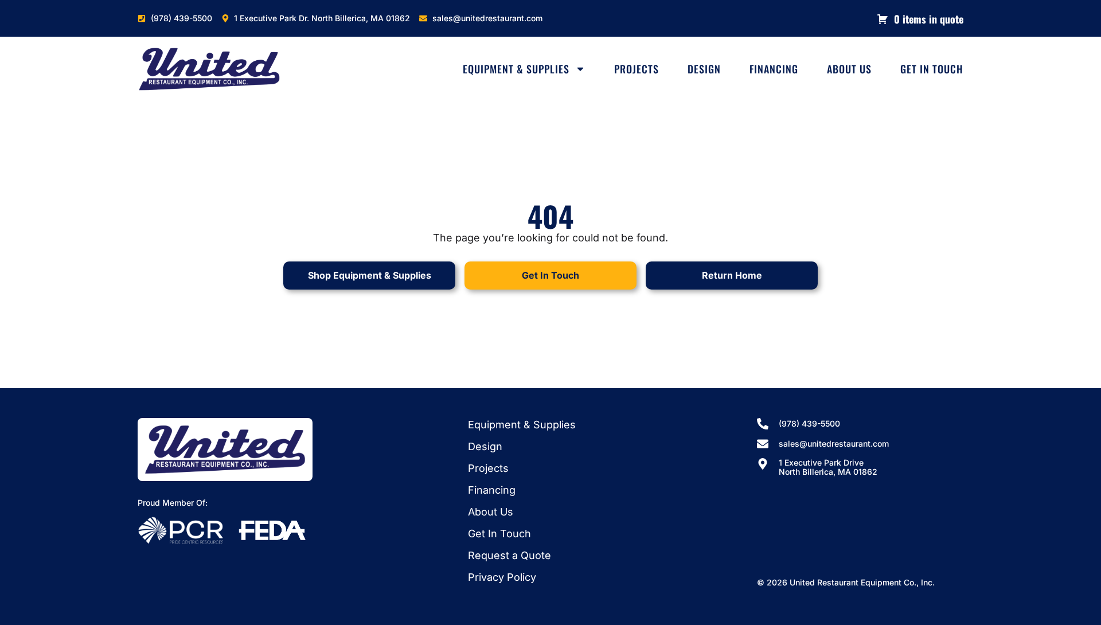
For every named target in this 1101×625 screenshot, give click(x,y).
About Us (849, 68)
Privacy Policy (502, 577)
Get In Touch (931, 68)
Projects (636, 68)
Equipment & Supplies (516, 68)
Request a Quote (509, 555)
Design (704, 68)
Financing (773, 68)
